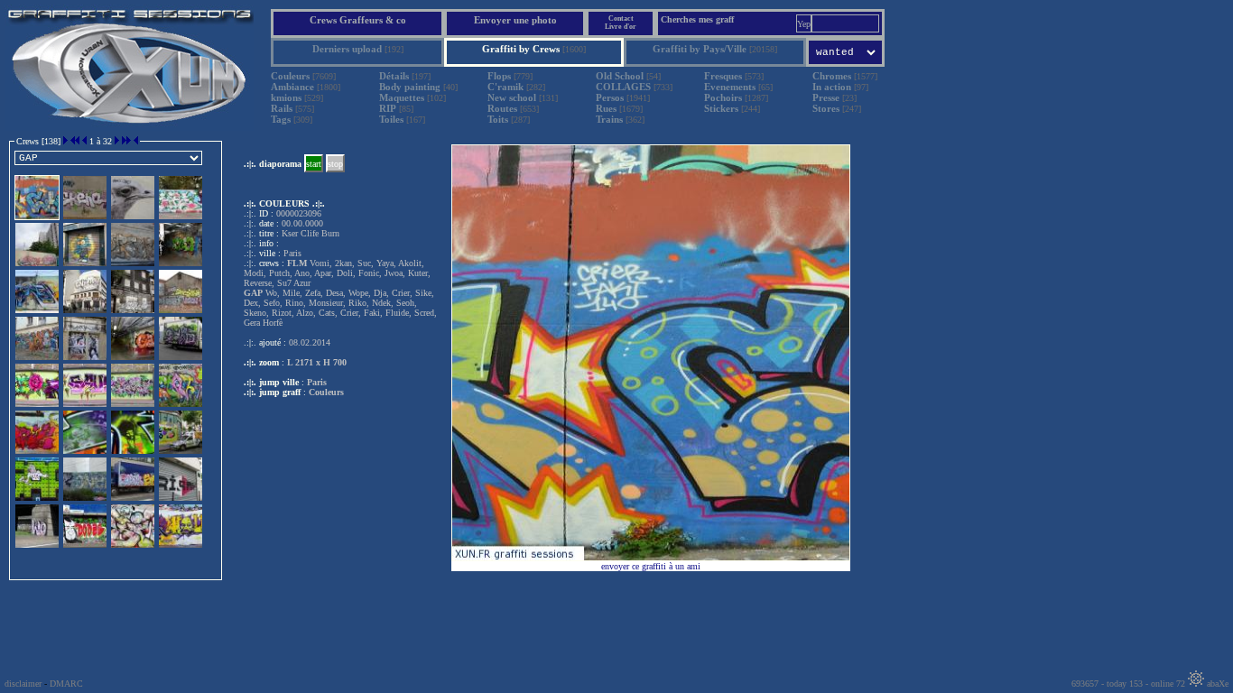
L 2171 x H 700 (317, 362)
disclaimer (23, 683)
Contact (621, 18)
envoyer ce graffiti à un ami (650, 566)
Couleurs (326, 392)
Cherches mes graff (697, 19)
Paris (317, 382)
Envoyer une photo (515, 19)
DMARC (66, 683)
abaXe (1216, 683)
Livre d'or (620, 27)
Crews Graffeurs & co (358, 19)
